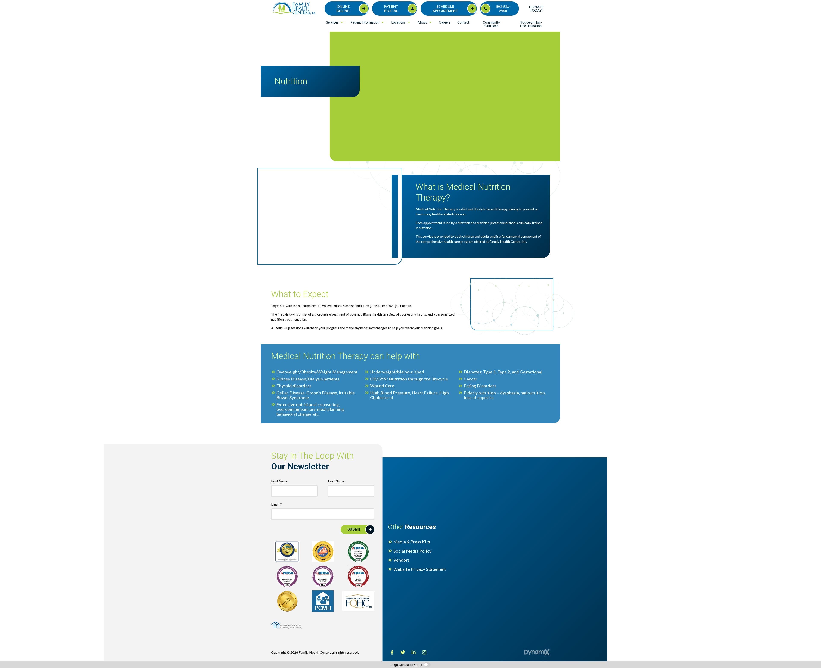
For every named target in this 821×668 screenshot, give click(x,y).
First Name (279, 481)
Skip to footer (14, 11)
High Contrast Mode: (19, 17)
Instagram (424, 652)
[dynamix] (537, 652)
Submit (354, 529)
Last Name (336, 481)
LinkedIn (413, 652)
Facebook (392, 652)
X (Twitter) (402, 652)
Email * (276, 504)
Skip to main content (19, 6)
